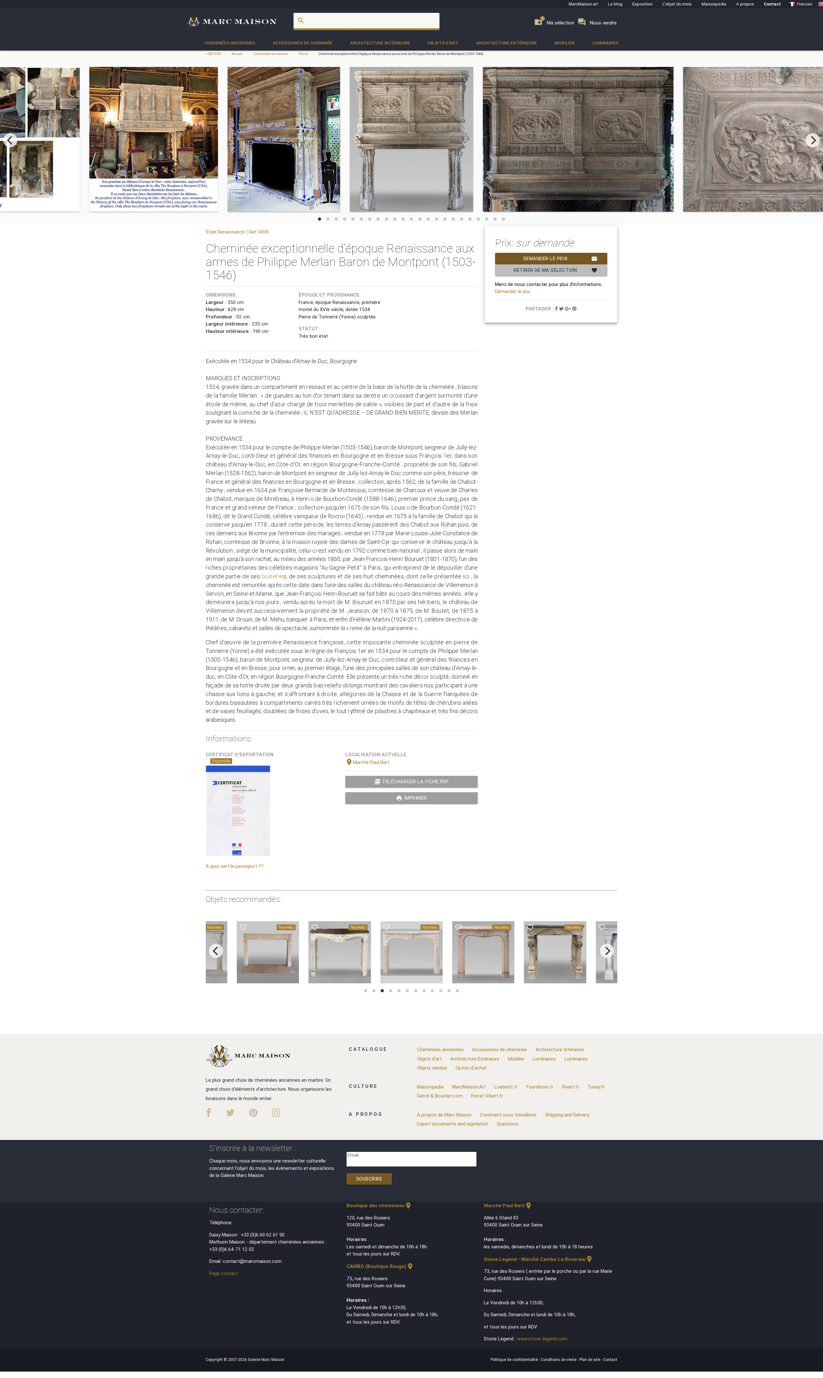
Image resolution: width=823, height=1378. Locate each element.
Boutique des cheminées (379, 1205)
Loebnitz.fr (506, 1087)
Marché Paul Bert (367, 762)
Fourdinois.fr (539, 1087)
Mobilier (565, 43)
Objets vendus (432, 1068)
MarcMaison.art (583, 4)
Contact (772, 4)
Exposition (642, 4)
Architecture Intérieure (380, 43)
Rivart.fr (570, 1087)
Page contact (223, 1273)
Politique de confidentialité (515, 1359)
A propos (745, 4)
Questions (508, 1124)
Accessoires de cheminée (302, 43)
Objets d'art (443, 43)
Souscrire (369, 1179)
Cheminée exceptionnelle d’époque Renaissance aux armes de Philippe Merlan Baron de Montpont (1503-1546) (401, 54)
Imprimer (411, 798)
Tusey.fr (596, 1087)
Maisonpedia (713, 4)
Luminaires (605, 43)
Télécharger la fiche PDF (411, 781)
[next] (813, 140)
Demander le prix (560, 258)
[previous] (10, 140)
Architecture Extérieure (506, 43)
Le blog (615, 4)
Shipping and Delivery (567, 1115)
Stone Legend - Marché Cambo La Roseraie (538, 1259)
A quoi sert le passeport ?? (235, 866)
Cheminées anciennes (229, 43)
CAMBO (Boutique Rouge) (380, 1266)
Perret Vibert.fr (487, 1096)
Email (353, 1155)
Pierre (303, 54)
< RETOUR (213, 54)
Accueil (237, 54)
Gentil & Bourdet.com (440, 1096)
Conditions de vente (559, 1359)
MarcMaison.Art (469, 1087)
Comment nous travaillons (508, 1115)
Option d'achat (471, 1068)
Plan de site (590, 1359)
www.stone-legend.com (542, 1339)
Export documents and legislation (452, 1124)
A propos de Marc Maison (444, 1115)
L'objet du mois (677, 4)
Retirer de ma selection (555, 270)
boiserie (272, 576)
